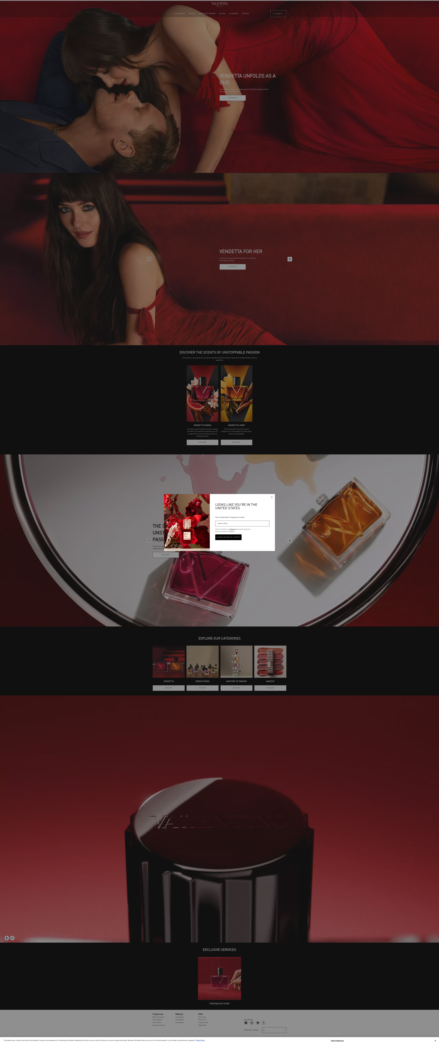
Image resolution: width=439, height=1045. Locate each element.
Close (272, 497)
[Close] (435, 1040)
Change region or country (228, 537)
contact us (232, 529)
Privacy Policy (200, 1040)
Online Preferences (337, 1041)
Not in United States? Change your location (230, 517)
